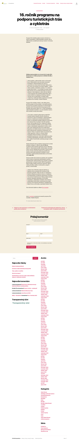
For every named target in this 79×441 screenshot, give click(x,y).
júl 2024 (43, 299)
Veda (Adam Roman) (45, 417)
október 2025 (44, 275)
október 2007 (44, 376)
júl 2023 (43, 318)
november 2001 (44, 381)
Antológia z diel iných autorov (47, 393)
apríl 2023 (43, 323)
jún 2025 (43, 281)
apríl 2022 (43, 342)
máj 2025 (43, 283)
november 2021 (44, 350)
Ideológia (43, 398)
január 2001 (43, 384)
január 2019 (43, 372)
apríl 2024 (43, 304)
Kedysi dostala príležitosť (18, 266)
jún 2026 (43, 262)
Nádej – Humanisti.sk (17, 295)
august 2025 (44, 278)
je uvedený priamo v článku (37, 27)
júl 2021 (43, 356)
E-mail (41, 233)
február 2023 (44, 326)
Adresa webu (28, 238)
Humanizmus (44, 396)
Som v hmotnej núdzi (32, 295)
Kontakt (43, 3)
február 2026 (44, 269)
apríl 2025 (43, 285)
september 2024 (45, 296)
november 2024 (44, 293)
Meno (27, 233)
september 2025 (45, 277)
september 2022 (45, 334)
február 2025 (44, 288)
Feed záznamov (44, 428)
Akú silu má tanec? (16, 273)
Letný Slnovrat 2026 (25, 293)
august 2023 (44, 316)
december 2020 (44, 367)
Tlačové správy (39, 10)
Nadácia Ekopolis (33, 200)
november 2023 (44, 312)
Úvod (42, 414)
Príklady (43, 409)
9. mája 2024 (47, 27)
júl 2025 (43, 280)
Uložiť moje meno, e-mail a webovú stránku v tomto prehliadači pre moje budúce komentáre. (39, 243)
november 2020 (44, 369)
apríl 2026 (43, 266)
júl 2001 (43, 383)
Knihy (42, 400)
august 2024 (44, 297)
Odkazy (57, 3)
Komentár (28, 224)
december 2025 (44, 272)
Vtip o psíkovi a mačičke (17, 271)
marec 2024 (43, 305)
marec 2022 (43, 343)
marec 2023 (43, 324)
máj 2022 (43, 340)
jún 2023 (43, 319)
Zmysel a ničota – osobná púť (30, 288)
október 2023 (44, 313)
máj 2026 (43, 264)
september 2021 (44, 353)
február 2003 (44, 378)
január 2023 (43, 327)
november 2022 (44, 331)
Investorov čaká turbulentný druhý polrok (21, 268)
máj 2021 (43, 359)
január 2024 (43, 308)
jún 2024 (43, 300)
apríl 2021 (43, 361)
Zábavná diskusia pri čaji (27, 290)
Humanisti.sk (17, 438)
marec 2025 (43, 286)
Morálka (43, 401)
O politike (43, 404)
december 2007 (44, 375)
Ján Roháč (31, 196)
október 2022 (44, 332)
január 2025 (43, 289)
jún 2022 (43, 338)
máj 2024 (43, 302)
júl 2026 (43, 261)
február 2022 (44, 345)
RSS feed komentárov (46, 429)
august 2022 (44, 335)
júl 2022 (43, 337)
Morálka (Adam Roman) (46, 403)
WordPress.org (44, 431)
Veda (42, 415)
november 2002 (44, 380)
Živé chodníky (45, 187)
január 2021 (43, 365)
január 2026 (43, 270)
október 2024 (44, 294)
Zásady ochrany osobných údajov (66, 3)
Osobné (42, 406)
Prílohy (42, 411)
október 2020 (44, 370)
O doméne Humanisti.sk (50, 3)
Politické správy (44, 408)
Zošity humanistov (45, 419)
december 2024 (44, 291)
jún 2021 (43, 357)
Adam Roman (44, 392)
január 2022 (43, 346)
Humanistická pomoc (45, 395)
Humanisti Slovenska (37, 3)
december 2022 (44, 329)
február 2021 (44, 364)
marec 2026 (43, 267)
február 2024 (44, 307)
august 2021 (44, 354)
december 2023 (44, 310)
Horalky (29, 200)
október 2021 (44, 351)
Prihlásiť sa (43, 426)
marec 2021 (43, 362)
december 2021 (44, 348)
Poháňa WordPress (38, 438)
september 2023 (45, 315)
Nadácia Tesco (39, 200)
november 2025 (44, 274)
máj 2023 (43, 321)
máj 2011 (43, 373)
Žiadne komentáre (40, 29)
